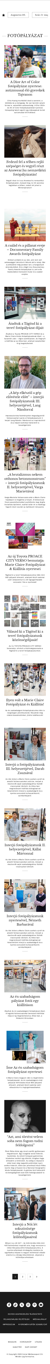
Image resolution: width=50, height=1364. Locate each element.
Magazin (12, 1342)
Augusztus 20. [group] (18, 15)
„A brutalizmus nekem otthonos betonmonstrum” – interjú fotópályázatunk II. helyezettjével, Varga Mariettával (25, 483)
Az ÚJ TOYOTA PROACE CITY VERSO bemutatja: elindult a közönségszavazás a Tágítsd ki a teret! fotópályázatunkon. (25, 648)
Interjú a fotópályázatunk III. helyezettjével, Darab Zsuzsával (25, 769)
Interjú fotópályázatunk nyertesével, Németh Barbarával (25, 920)
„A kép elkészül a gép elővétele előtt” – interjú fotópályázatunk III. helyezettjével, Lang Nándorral (25, 401)
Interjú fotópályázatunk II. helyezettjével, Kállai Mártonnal (25, 849)
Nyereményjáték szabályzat (32, 1324)
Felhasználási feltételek (16, 1319)
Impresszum (9, 1324)
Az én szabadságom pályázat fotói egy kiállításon (25, 1001)
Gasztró (17, 1347)
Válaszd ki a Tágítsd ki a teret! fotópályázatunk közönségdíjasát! (25, 636)
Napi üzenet (31, 1347)
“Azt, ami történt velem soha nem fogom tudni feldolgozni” (25, 1141)
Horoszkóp (25, 1342)
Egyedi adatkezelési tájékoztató (25, 1314)
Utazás (38, 1342)
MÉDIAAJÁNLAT (40, 1319)
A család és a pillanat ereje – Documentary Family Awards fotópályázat (25, 250)
